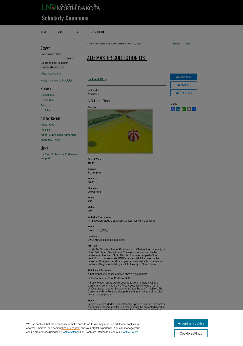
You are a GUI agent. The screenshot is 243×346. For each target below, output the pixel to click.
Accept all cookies (191, 323)
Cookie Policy (129, 332)
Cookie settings (70, 332)
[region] (121, 328)
